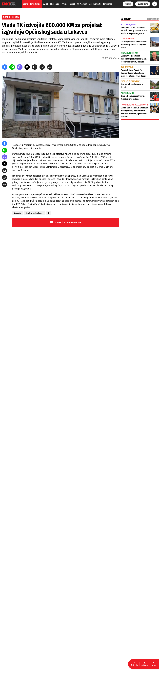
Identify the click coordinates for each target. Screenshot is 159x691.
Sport (72, 4)
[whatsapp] (12, 67)
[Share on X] (27, 67)
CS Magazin (82, 4)
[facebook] (4, 67)
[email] (34, 67)
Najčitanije (144, 665)
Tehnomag (107, 4)
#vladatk (17, 213)
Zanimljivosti (94, 4)
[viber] (19, 67)
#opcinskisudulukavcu (34, 213)
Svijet (45, 4)
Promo (64, 4)
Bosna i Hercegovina (31, 4)
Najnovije (134, 665)
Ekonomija (54, 4)
